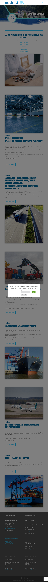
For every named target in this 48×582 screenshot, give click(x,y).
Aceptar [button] (33, 292)
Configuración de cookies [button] (25, 292)
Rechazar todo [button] (24, 294)
